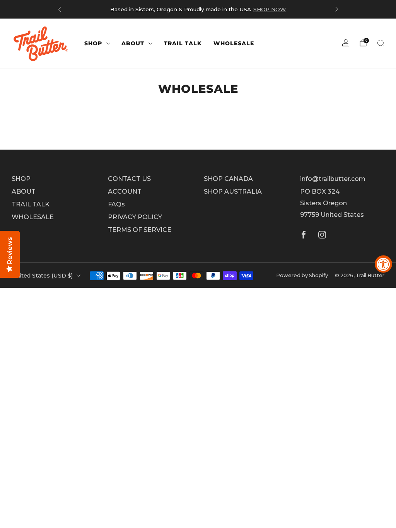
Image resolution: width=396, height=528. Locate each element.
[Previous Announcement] (60, 9)
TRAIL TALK (183, 43)
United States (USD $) (42, 275)
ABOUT (132, 43)
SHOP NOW (269, 9)
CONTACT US (129, 178)
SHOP (93, 43)
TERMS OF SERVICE (139, 229)
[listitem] (198, 9)
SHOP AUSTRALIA (233, 191)
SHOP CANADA (228, 178)
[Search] (380, 43)
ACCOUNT (125, 191)
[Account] (346, 43)
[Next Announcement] (337, 9)
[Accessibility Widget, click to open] (383, 264)
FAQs (116, 204)
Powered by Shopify (302, 275)
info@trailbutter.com (332, 178)
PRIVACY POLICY (135, 217)
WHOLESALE (233, 43)
